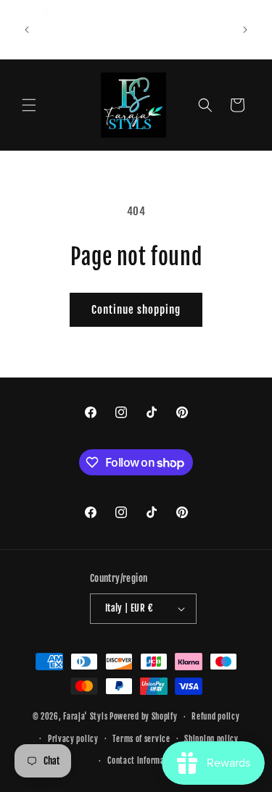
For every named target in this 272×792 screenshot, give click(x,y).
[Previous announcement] (27, 30)
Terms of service (141, 739)
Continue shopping (136, 310)
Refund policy (215, 717)
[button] (29, 105)
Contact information (142, 761)
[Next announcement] (245, 30)
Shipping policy (211, 739)
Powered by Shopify (144, 717)
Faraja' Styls (86, 717)
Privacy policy (73, 739)
